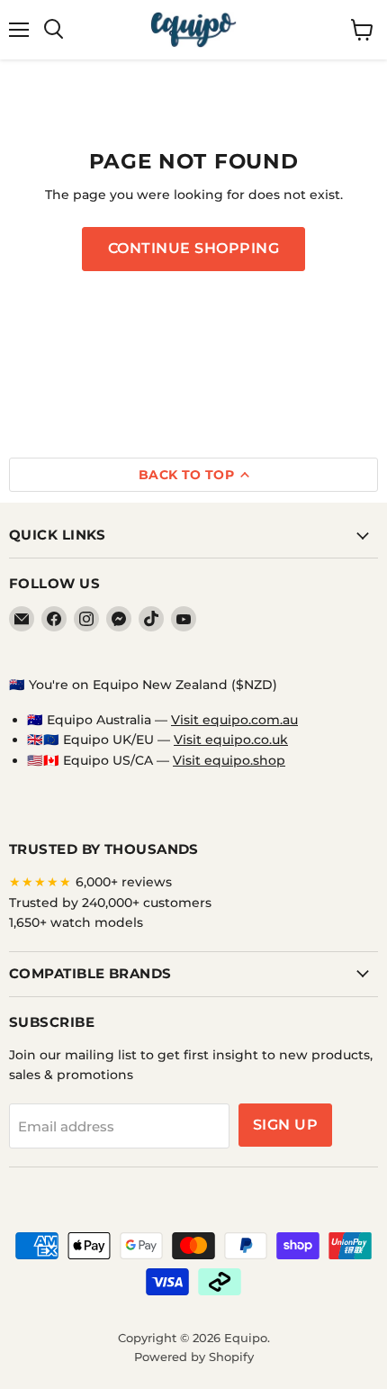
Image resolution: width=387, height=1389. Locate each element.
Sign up (285, 1124)
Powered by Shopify (194, 1356)
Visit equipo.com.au (234, 720)
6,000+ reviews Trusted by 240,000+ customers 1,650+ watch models (110, 902)
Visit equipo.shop (229, 760)
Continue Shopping (193, 248)
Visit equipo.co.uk (231, 739)
